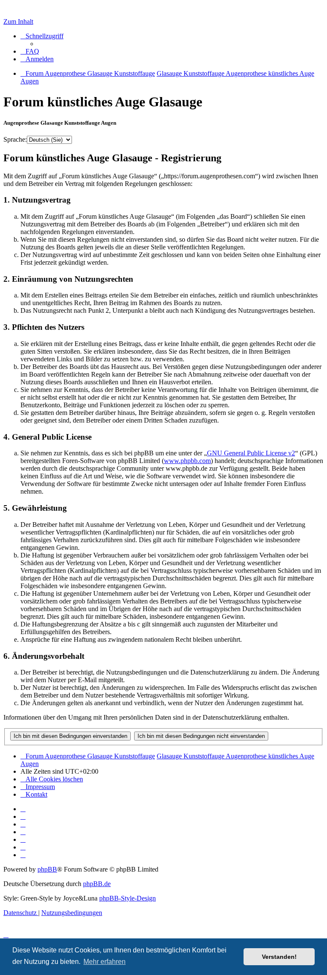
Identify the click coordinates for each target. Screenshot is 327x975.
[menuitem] (29, 51)
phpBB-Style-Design (127, 898)
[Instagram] (23, 831)
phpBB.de (97, 883)
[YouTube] (23, 854)
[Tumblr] (23, 847)
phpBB (47, 869)
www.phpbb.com (187, 460)
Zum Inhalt (18, 21)
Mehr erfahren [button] (104, 961)
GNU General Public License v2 (251, 453)
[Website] (23, 808)
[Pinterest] (23, 839)
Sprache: (15, 139)
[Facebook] (23, 816)
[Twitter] (23, 824)
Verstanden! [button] (279, 956)
